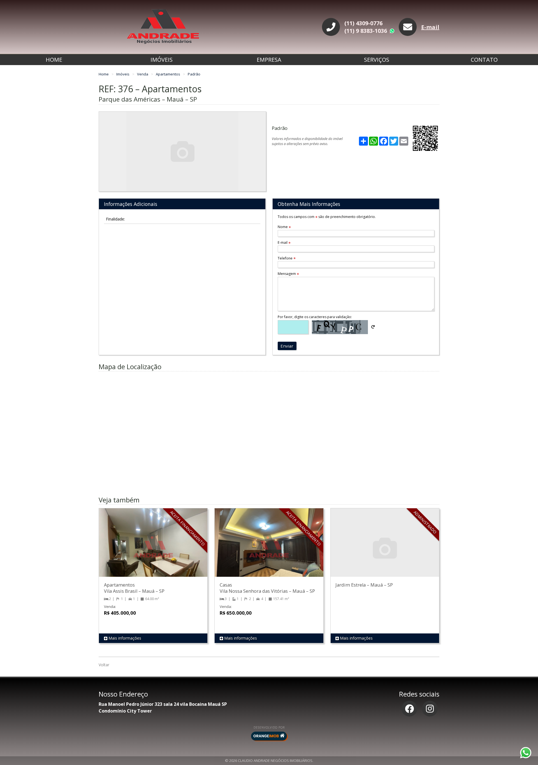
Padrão (194, 74)
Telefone (287, 258)
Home (54, 59)
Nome (284, 226)
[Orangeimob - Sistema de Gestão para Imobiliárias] (269, 736)
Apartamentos (168, 74)
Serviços (376, 59)
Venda (143, 74)
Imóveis (161, 59)
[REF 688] (269, 548)
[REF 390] (385, 548)
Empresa (269, 59)
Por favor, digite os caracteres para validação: (315, 316)
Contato (484, 59)
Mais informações (124, 638)
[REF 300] (153, 548)
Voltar (104, 664)
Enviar (286, 346)
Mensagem (288, 273)
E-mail (430, 27)
